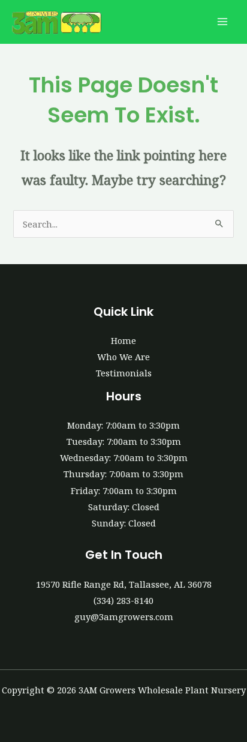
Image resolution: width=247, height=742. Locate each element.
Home (123, 340)
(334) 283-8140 (123, 600)
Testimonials (124, 373)
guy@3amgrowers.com (123, 617)
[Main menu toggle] (222, 22)
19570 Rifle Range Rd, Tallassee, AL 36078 (124, 584)
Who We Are (123, 357)
